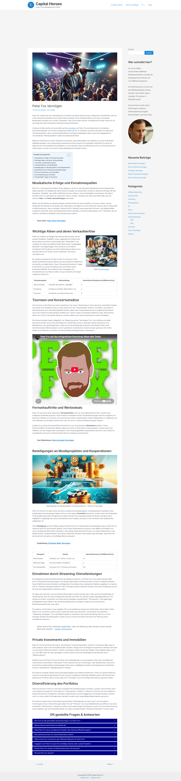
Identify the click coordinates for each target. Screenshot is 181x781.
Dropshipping (133, 203)
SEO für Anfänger (132, 5)
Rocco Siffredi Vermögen (137, 167)
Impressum (85, 778)
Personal (131, 227)
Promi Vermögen (39, 110)
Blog (150, 5)
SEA (131, 220)
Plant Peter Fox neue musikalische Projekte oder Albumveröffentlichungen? (62, 730)
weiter (110, 764)
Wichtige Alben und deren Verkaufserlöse (49, 160)
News (130, 210)
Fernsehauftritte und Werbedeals (46, 165)
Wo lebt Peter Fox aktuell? (44, 753)
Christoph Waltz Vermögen (59, 543)
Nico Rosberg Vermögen (137, 178)
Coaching (131, 199)
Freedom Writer (117, 5)
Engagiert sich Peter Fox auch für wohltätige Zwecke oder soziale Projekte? (62, 744)
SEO (131, 223)
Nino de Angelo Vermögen (63, 440)
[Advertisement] (90, 25)
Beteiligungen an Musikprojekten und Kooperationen (52, 167)
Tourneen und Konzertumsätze (45, 163)
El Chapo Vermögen (135, 171)
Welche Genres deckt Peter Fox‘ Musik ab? (50, 725)
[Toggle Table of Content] (67, 155)
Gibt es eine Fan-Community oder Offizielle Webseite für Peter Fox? (59, 739)
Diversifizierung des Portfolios (45, 175)
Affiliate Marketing (135, 192)
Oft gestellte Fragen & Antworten (46, 177)
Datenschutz (95, 778)
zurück (39, 764)
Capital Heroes (49, 4)
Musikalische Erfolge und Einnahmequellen (49, 158)
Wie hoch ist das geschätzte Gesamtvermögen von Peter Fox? (57, 721)
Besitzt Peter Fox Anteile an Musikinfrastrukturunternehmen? (57, 748)
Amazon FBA (133, 196)
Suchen (131, 49)
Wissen (131, 234)
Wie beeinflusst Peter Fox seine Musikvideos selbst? (54, 735)
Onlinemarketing (134, 217)
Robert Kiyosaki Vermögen (138, 174)
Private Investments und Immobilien (47, 172)
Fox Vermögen (103, 269)
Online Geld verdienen (136, 213)
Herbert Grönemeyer (63, 629)
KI (142, 5)
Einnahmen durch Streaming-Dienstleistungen (50, 170)
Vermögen (72, 128)
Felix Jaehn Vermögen (56, 221)
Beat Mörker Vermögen (136, 163)
